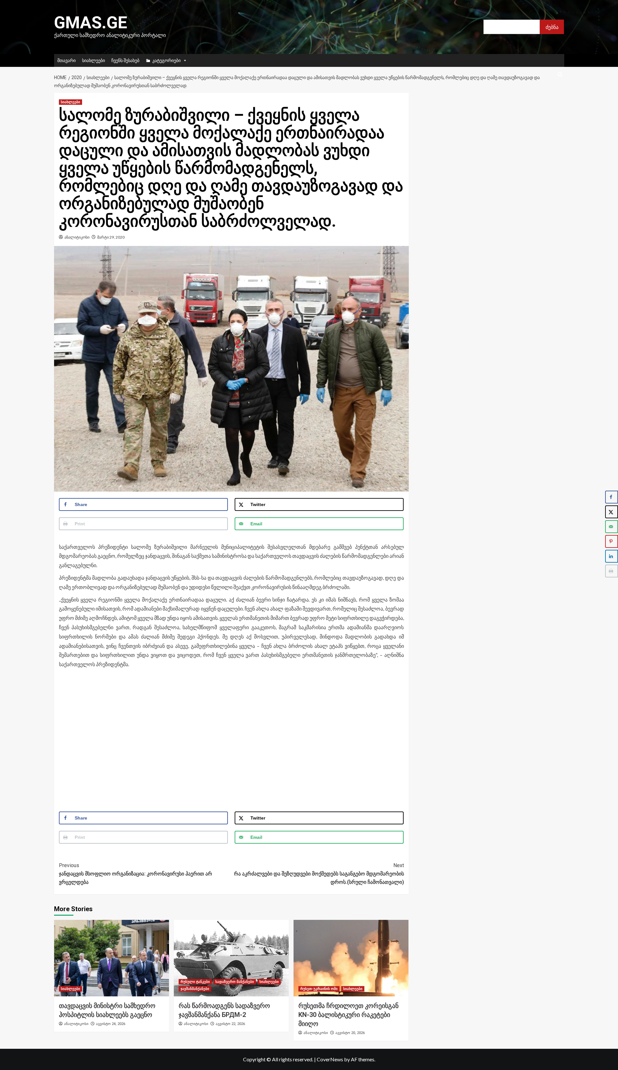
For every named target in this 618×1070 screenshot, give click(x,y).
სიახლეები (93, 60)
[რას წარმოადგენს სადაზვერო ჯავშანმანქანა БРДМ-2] (231, 958)
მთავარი (66, 60)
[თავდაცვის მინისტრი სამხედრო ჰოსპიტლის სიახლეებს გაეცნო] (111, 958)
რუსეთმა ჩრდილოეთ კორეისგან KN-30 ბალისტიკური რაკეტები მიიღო (348, 1015)
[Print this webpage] (611, 571)
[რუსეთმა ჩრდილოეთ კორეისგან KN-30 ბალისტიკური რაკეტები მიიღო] (351, 958)
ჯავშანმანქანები (195, 989)
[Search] (560, 74)
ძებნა (552, 27)
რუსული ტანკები (195, 982)
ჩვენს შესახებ (125, 60)
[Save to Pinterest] (611, 541)
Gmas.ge (90, 22)
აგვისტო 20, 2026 (350, 1033)
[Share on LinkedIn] (611, 556)
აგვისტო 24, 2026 (110, 1024)
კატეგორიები (166, 60)
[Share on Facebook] (611, 497)
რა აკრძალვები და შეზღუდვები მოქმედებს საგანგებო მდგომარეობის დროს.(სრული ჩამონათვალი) (319, 873)
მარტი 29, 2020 (111, 237)
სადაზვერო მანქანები (234, 982)
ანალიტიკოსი (76, 237)
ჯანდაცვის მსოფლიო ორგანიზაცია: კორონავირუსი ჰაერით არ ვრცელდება (135, 873)
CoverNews (330, 1059)
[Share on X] (611, 511)
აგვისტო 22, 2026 (230, 1024)
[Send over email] (611, 526)
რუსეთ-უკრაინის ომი (319, 989)
